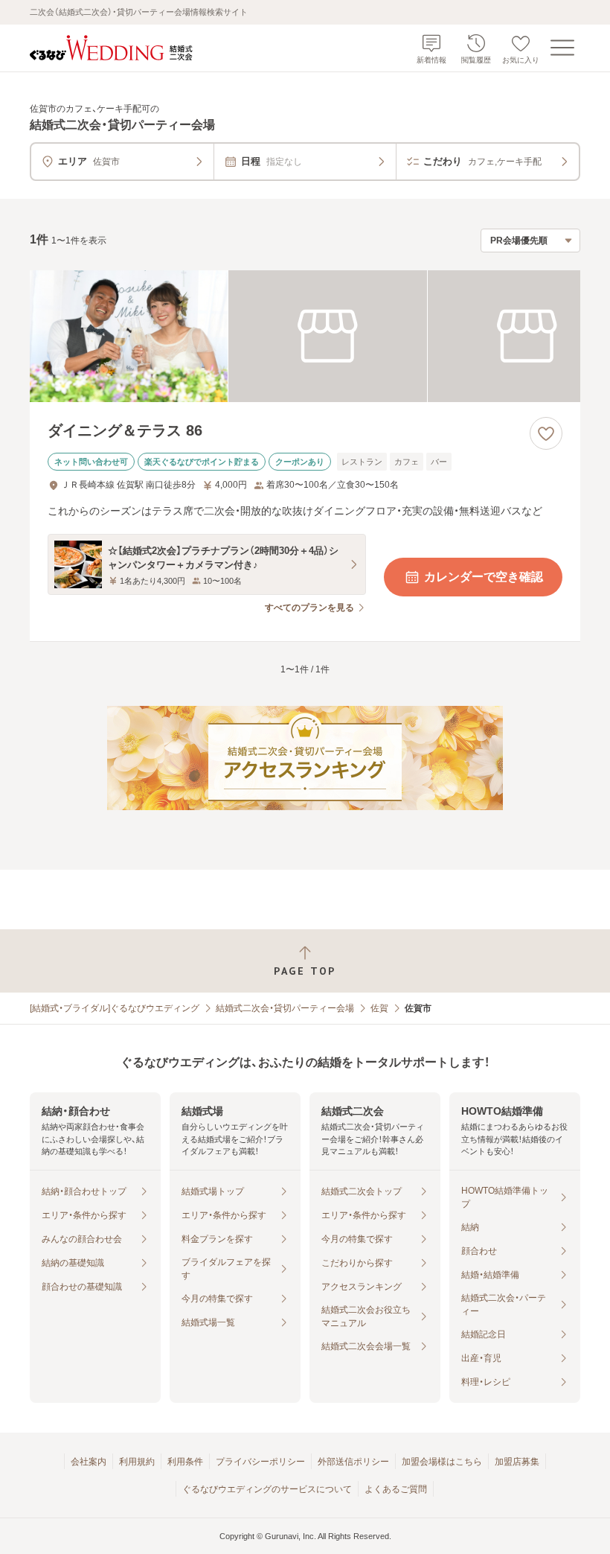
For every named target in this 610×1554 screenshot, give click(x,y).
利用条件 (185, 1461)
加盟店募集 (517, 1461)
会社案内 (88, 1461)
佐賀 (379, 1008)
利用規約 (137, 1461)
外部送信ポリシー (353, 1461)
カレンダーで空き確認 (483, 576)
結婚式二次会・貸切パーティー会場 (285, 1008)
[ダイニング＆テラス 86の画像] (305, 336)
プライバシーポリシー (260, 1461)
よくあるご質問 (396, 1489)
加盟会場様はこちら (442, 1461)
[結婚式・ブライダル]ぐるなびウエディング (114, 1008)
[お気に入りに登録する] (546, 433)
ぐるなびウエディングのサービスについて (267, 1489)
